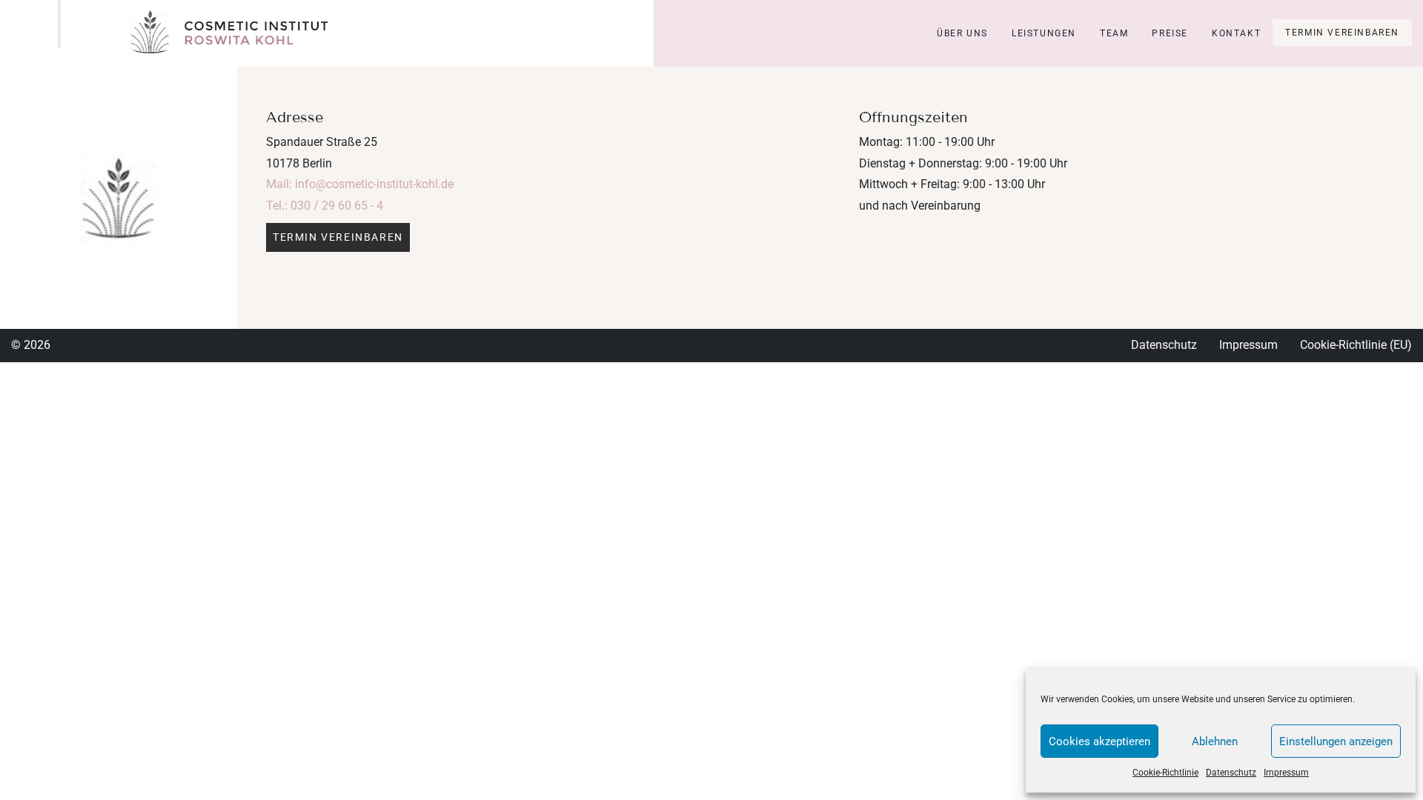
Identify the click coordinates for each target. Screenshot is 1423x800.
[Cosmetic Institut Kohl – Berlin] (229, 33)
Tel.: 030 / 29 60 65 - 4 (324, 206)
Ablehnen (1215, 741)
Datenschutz (1231, 772)
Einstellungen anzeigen (1336, 741)
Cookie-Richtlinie (1165, 772)
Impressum (1286, 772)
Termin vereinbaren (1342, 32)
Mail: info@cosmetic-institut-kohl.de (360, 184)
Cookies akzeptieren (1099, 741)
